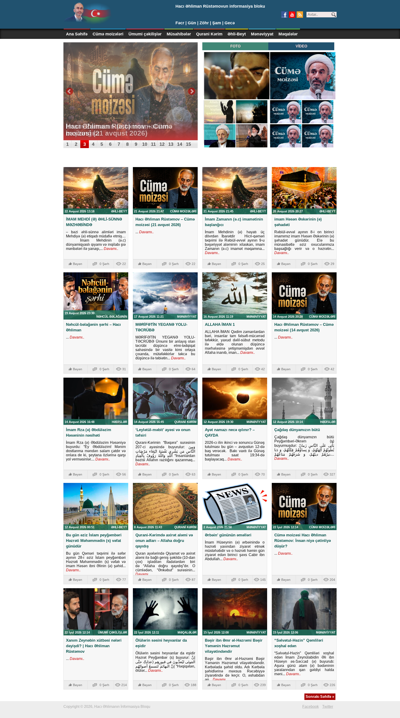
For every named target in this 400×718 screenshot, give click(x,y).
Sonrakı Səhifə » (320, 697)
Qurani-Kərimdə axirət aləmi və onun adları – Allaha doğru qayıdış (164, 540)
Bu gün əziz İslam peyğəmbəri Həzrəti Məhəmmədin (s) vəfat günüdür (94, 540)
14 (179, 144)
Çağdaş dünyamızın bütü (297, 430)
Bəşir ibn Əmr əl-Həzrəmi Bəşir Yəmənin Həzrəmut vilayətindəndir (233, 646)
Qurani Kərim (209, 34)
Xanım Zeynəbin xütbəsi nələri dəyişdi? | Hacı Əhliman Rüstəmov (94, 646)
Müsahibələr (179, 34)
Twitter (327, 707)
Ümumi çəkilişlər (145, 34)
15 (188, 144)
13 (170, 144)
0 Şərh (104, 264)
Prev (69, 91)
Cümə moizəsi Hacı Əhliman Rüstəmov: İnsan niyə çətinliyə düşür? (302, 540)
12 (162, 144)
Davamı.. (110, 249)
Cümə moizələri (108, 34)
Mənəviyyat (262, 34)
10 (144, 144)
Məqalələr (288, 34)
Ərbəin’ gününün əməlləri (228, 535)
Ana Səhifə (77, 34)
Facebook (310, 707)
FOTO (235, 46)
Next (191, 91)
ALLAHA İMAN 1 (220, 324)
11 (153, 144)
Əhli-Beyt (237, 34)
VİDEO (301, 46)
